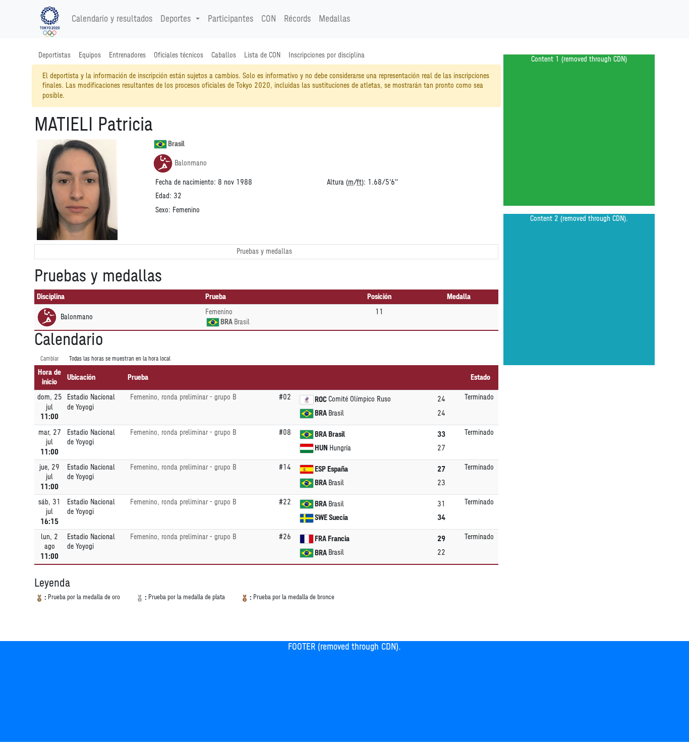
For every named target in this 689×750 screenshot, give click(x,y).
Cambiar (49, 359)
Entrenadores (127, 55)
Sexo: (162, 210)
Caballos (223, 55)
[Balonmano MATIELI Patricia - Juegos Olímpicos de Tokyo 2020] (50, 19)
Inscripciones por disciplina (327, 55)
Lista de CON (262, 55)
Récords (297, 19)
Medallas (334, 19)
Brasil (176, 144)
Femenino (219, 312)
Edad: (163, 196)
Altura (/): (346, 182)
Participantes (230, 19)
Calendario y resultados (112, 19)
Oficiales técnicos (178, 55)
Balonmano (191, 163)
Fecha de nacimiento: (185, 182)
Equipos (90, 55)
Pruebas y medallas (264, 251)
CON (268, 19)
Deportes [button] (175, 19)
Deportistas (54, 55)
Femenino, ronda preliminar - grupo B (183, 397)
